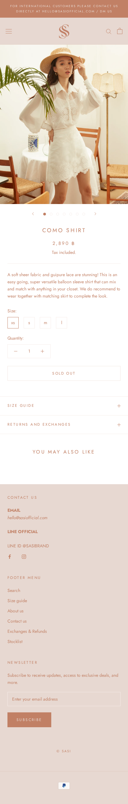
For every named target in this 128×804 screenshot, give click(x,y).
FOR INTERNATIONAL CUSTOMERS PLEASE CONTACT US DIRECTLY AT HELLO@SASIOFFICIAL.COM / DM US (64, 9)
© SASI (64, 751)
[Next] (95, 213)
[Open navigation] (9, 30)
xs (13, 322)
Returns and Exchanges (39, 424)
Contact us (17, 621)
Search (13, 590)
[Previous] (33, 213)
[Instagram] (24, 556)
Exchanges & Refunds (27, 631)
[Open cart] (119, 31)
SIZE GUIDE (20, 405)
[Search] (109, 31)
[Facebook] (9, 556)
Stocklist (14, 641)
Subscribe (29, 720)
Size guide (17, 601)
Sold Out (63, 373)
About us (15, 611)
